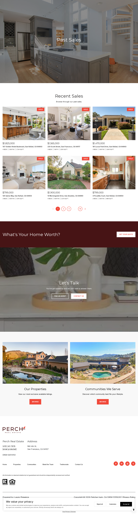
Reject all (100, 504)
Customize (112, 504)
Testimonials (64, 464)
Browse (35, 402)
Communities (31, 464)
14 (80, 209)
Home (5, 464)
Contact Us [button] (79, 296)
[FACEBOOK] (116, 463)
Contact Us (79, 464)
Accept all (126, 504)
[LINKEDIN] (121, 463)
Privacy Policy (129, 497)
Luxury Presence (21, 497)
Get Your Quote (126, 234)
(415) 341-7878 (9, 446)
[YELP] (133, 463)
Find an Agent (60, 296)
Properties (17, 464)
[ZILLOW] (127, 463)
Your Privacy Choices (69, 511)
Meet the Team (48, 464)
